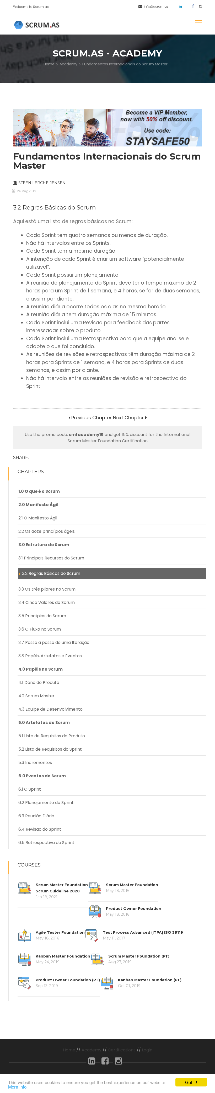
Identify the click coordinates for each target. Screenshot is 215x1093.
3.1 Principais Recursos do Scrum (51, 558)
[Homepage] (37, 25)
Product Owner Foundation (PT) (68, 980)
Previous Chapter (91, 417)
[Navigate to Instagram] (198, 6)
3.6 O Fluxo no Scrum (39, 629)
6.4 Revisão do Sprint (39, 829)
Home (49, 64)
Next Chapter (128, 417)
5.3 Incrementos (35, 763)
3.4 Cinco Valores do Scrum (46, 602)
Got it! (191, 1082)
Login (147, 1050)
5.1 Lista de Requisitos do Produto (51, 736)
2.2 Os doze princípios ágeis (46, 531)
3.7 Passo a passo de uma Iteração (53, 642)
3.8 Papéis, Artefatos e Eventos (50, 656)
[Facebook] (105, 1063)
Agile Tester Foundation (60, 932)
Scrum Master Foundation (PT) (138, 956)
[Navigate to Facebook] (191, 6)
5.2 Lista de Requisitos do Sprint (50, 749)
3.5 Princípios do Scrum (42, 616)
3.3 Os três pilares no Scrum (47, 589)
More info (17, 1086)
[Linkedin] (91, 1063)
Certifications (122, 1050)
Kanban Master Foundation (63, 956)
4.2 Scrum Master (36, 696)
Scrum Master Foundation (132, 884)
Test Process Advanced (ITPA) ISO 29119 (143, 932)
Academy (68, 64)
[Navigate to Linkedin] (178, 6)
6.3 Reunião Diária (36, 816)
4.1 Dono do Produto (38, 682)
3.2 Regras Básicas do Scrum (51, 573)
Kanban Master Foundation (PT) (149, 980)
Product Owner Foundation (133, 908)
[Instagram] (118, 1063)
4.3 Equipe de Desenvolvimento (50, 709)
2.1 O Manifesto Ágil (37, 518)
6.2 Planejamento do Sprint (46, 803)
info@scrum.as (156, 6)
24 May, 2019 (26, 191)
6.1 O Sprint (29, 789)
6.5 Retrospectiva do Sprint (46, 843)
